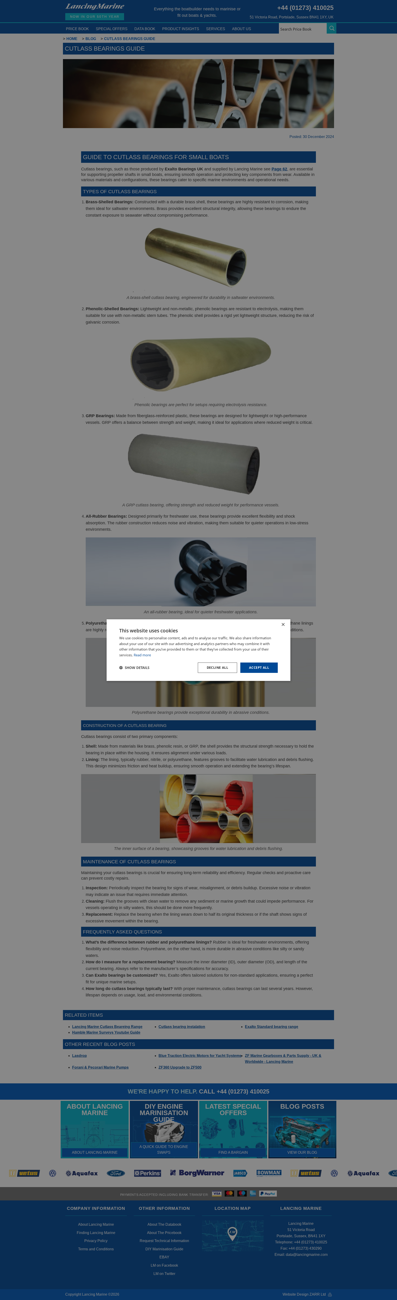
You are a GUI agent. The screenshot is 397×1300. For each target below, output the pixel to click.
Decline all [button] (217, 667)
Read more (142, 655)
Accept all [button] (259, 667)
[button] (134, 668)
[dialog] (198, 650)
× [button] (283, 624)
